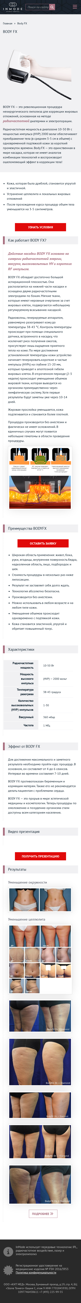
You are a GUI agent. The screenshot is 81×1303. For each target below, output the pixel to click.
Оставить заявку (43, 543)
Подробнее (41, 1214)
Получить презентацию (40, 856)
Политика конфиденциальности (36, 1272)
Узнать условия (40, 227)
